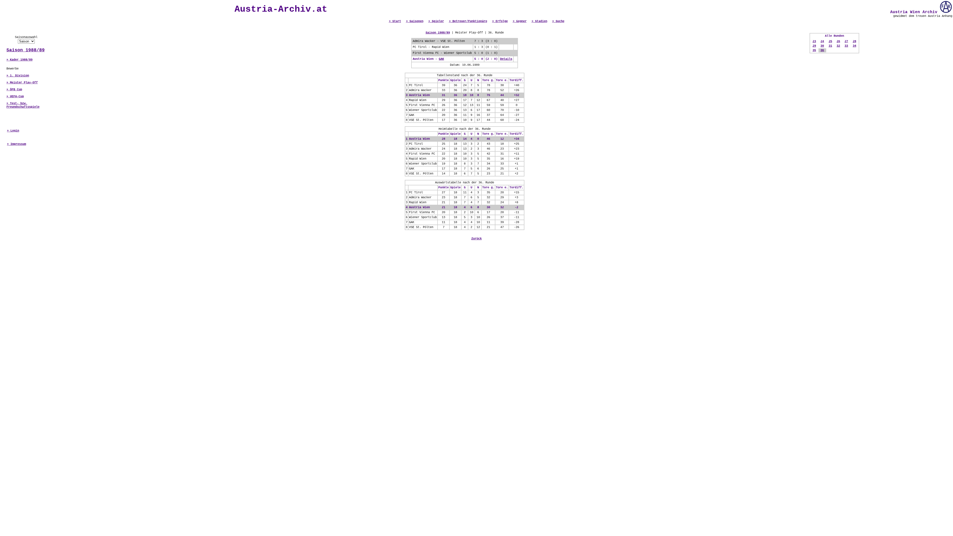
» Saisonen (414, 21)
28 (854, 41)
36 (822, 50)
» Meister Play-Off (22, 82)
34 (854, 46)
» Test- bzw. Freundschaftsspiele (22, 105)
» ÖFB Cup (14, 89)
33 (846, 46)
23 (814, 41)
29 (814, 46)
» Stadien (539, 21)
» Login (13, 131)
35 (814, 50)
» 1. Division (17, 75)
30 (822, 46)
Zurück (476, 238)
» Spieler (436, 21)
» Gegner (520, 21)
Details (506, 59)
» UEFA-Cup (15, 96)
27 (846, 41)
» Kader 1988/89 (19, 60)
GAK (441, 59)
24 (822, 41)
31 (830, 46)
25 (830, 41)
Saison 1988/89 (25, 50)
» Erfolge (500, 21)
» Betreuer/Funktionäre (468, 21)
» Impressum (16, 144)
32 (838, 46)
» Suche (558, 21)
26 (838, 41)
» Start (395, 21)
